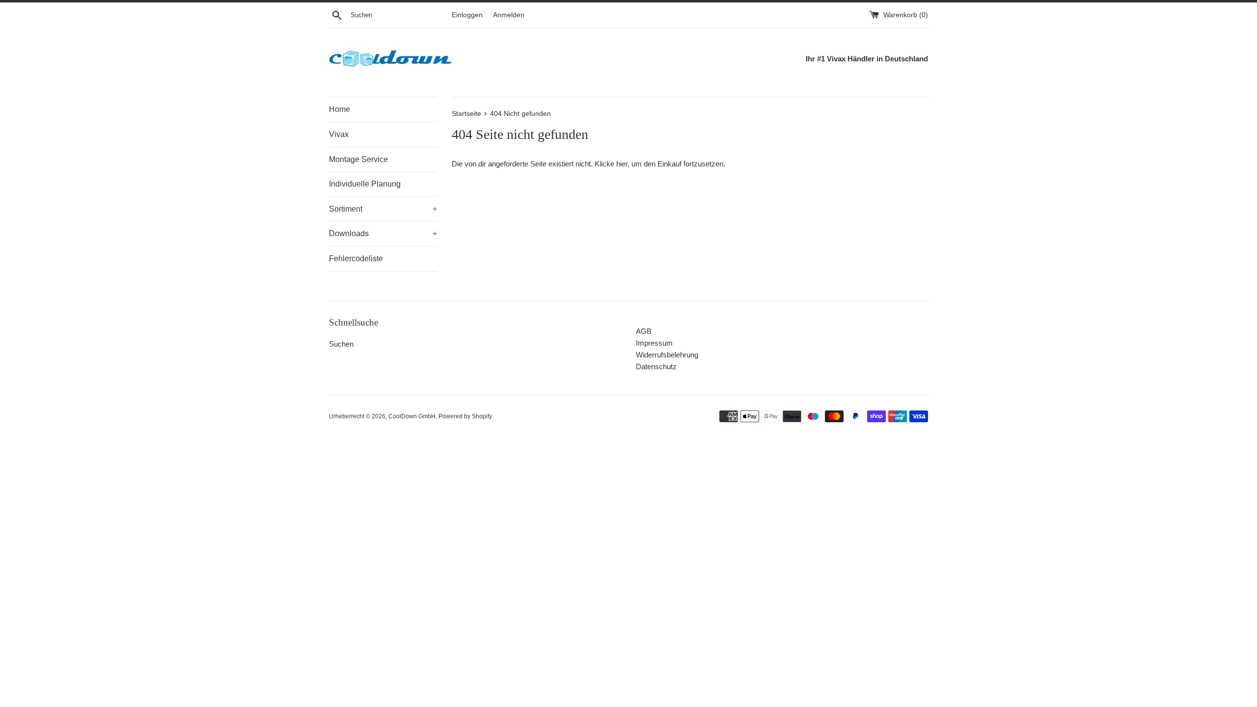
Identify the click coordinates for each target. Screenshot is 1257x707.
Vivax (339, 134)
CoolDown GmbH (412, 416)
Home (339, 109)
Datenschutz (656, 366)
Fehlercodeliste (356, 258)
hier (622, 164)
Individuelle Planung (365, 184)
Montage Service (358, 159)
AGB (644, 331)
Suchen (341, 344)
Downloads (383, 233)
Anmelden (508, 15)
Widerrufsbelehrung (667, 355)
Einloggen (467, 15)
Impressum (654, 343)
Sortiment (383, 209)
